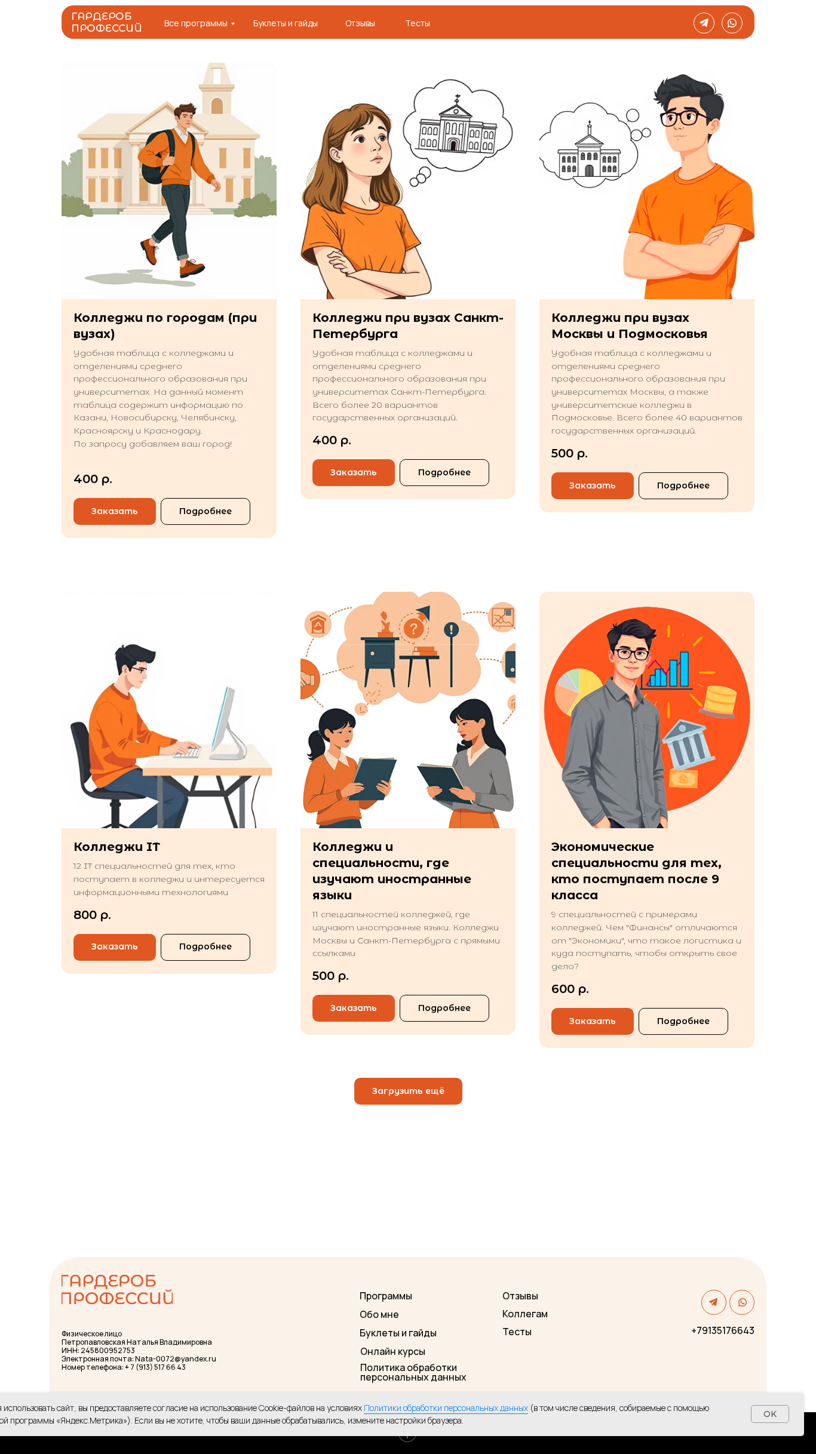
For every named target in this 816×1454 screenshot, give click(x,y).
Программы (386, 1295)
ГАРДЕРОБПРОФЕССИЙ (106, 22)
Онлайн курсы (392, 1351)
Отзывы (360, 23)
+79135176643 (722, 1330)
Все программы (196, 23)
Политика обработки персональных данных (413, 1372)
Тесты (417, 23)
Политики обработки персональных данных (446, 1407)
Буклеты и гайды (285, 23)
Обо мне (379, 1314)
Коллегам (525, 1313)
